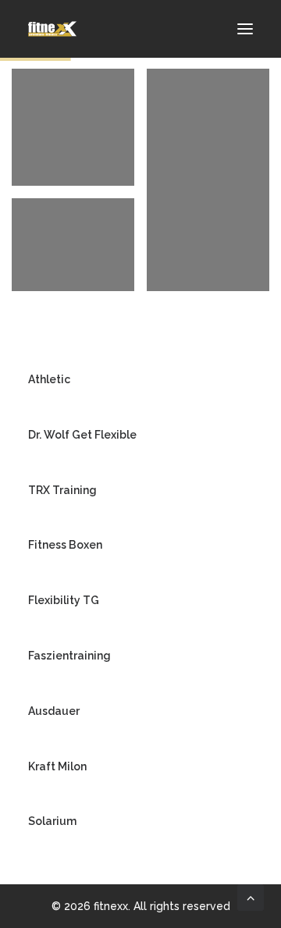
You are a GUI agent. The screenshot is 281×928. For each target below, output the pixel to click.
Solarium (52, 821)
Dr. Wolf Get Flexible (82, 434)
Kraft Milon (57, 766)
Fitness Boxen (65, 545)
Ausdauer (54, 711)
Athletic (49, 379)
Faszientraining (69, 655)
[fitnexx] (52, 29)
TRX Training (62, 490)
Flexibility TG (63, 600)
